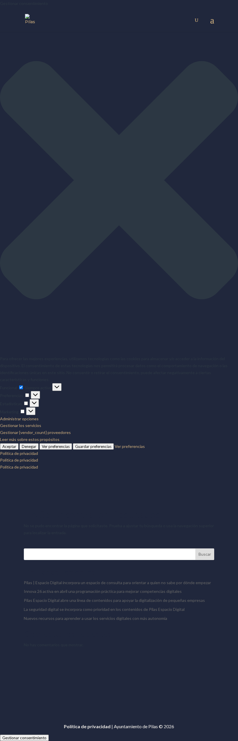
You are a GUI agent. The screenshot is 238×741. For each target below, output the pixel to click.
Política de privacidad (19, 453)
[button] (119, 181)
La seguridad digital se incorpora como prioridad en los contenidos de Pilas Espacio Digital (104, 609)
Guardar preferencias (93, 446)
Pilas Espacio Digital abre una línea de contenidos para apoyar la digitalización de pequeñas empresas (114, 600)
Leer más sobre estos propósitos (29, 439)
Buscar (205, 554)
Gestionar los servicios (20, 425)
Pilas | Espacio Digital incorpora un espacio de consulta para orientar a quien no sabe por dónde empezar (117, 582)
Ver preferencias (56, 446)
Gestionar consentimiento (24, 737)
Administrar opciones (19, 418)
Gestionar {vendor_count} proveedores (35, 432)
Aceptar (9, 446)
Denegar (29, 446)
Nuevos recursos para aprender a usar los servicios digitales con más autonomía (95, 618)
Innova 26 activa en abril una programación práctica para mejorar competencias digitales (103, 591)
